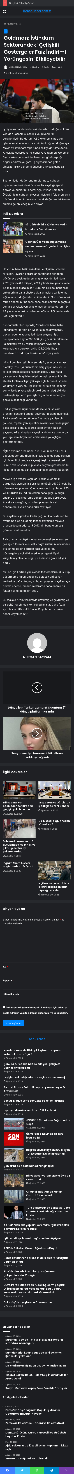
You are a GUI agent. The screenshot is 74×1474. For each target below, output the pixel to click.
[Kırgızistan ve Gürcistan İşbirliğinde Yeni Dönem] (54, 790)
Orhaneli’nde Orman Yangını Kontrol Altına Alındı (44, 1193)
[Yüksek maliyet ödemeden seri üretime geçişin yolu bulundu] (19, 790)
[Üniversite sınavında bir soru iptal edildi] (14, 1139)
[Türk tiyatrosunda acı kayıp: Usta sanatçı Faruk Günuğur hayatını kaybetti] (14, 1212)
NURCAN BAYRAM (17, 67)
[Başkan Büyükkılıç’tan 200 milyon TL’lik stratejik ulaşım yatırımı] (14, 1155)
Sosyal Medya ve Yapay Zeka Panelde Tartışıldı (34, 1101)
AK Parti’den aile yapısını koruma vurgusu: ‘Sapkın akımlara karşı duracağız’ (36, 1227)
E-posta (8, 980)
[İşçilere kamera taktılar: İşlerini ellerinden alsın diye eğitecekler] (54, 870)
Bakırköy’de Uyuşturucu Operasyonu (28, 1302)
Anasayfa (11, 23)
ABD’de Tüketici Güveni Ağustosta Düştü (30, 1248)
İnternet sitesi (11, 994)
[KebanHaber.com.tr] (37, 11)
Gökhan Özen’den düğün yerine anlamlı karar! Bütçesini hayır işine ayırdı (47, 246)
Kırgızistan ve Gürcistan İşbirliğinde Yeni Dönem (54, 804)
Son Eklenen (37, 1039)
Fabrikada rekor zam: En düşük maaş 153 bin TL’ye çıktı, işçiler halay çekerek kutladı (19, 846)
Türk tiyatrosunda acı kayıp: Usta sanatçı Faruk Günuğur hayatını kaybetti (48, 1211)
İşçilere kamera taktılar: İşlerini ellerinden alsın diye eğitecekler (54, 887)
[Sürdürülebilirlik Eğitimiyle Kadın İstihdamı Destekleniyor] (13, 229)
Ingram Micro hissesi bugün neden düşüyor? (18, 864)
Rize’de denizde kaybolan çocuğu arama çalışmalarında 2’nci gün (30, 1273)
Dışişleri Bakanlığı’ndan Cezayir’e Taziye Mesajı (34, 3)
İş (20, 23)
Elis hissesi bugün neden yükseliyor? (54, 822)
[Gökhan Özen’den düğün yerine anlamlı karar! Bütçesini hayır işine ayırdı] (13, 246)
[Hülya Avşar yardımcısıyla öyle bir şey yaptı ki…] (14, 1180)
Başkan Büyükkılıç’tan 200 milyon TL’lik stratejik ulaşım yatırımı (48, 1151)
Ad (5, 967)
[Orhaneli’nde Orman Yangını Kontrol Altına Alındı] (14, 1196)
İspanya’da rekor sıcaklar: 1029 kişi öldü (30, 1110)
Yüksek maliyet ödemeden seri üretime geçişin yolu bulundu (18, 806)
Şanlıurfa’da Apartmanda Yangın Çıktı (29, 1166)
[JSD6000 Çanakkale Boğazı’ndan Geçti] (14, 1124)
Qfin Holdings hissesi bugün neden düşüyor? (33, 1238)
